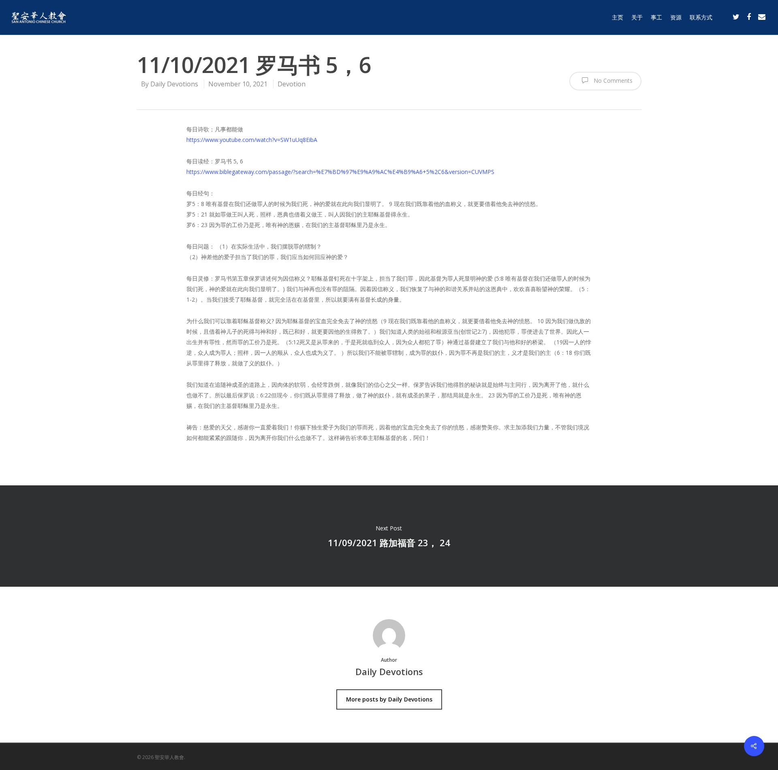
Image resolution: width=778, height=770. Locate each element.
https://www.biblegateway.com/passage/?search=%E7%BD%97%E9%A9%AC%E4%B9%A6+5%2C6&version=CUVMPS (340, 172)
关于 (637, 17)
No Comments (612, 80)
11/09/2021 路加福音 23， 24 (389, 536)
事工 (656, 17)
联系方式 (701, 17)
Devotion (292, 83)
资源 (676, 17)
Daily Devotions (174, 83)
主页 (617, 17)
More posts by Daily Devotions (389, 699)
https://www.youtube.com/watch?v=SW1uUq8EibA (251, 140)
